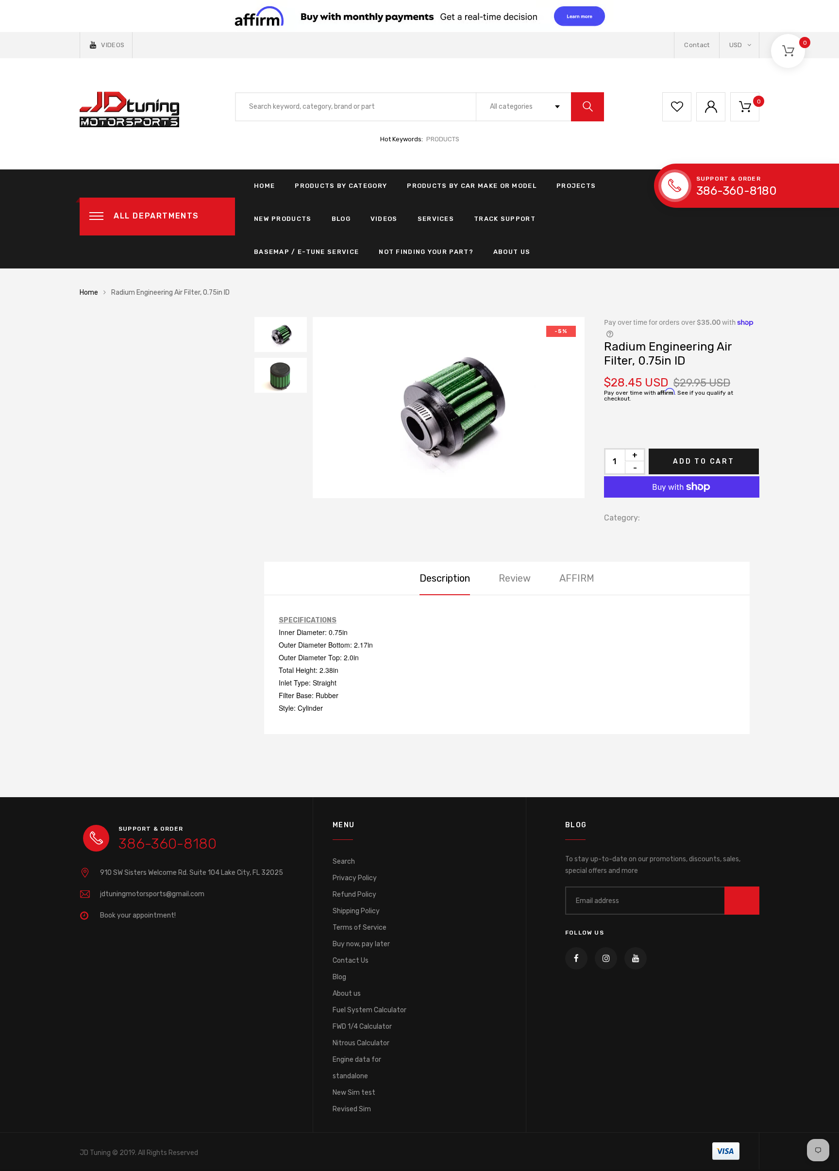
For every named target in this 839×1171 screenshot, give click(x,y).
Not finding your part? (426, 251)
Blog (341, 218)
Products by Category (341, 185)
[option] (449, 407)
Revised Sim (352, 1109)
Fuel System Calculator (369, 1010)
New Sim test (354, 1092)
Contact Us (351, 960)
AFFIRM (576, 578)
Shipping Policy (356, 911)
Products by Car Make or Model (472, 185)
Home (264, 185)
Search (344, 861)
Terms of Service (359, 927)
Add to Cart (704, 461)
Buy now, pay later (361, 944)
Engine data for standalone (357, 1067)
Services (436, 218)
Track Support (505, 218)
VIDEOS (112, 45)
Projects (576, 185)
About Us (511, 251)
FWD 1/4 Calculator (362, 1026)
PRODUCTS (442, 139)
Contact (696, 45)
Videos (384, 218)
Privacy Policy (355, 878)
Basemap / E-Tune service (306, 251)
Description (445, 578)
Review (515, 578)
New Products (283, 218)
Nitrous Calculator (361, 1043)
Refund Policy (354, 894)
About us (347, 993)
